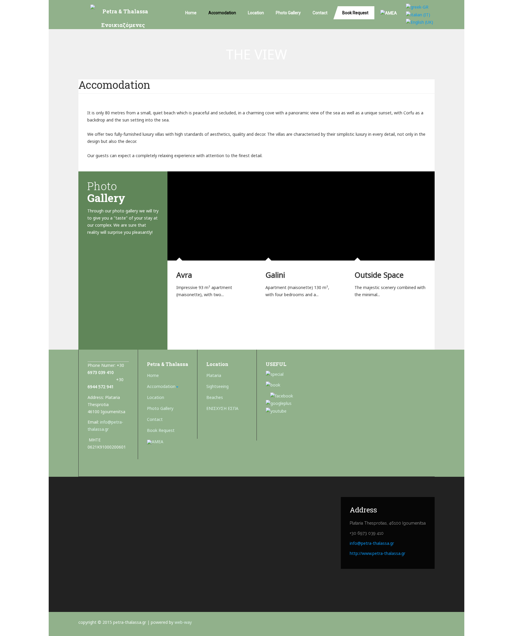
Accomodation (222, 12)
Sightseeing (217, 386)
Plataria (213, 375)
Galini (275, 275)
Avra (184, 275)
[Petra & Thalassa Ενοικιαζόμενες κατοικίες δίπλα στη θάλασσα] (122, 20)
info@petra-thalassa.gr (372, 543)
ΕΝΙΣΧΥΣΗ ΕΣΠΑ (222, 408)
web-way (183, 622)
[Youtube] (276, 410)
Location (256, 12)
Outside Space (379, 275)
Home (191, 12)
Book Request (355, 12)
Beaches (214, 397)
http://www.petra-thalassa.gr (377, 553)
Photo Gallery (288, 12)
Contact (320, 12)
